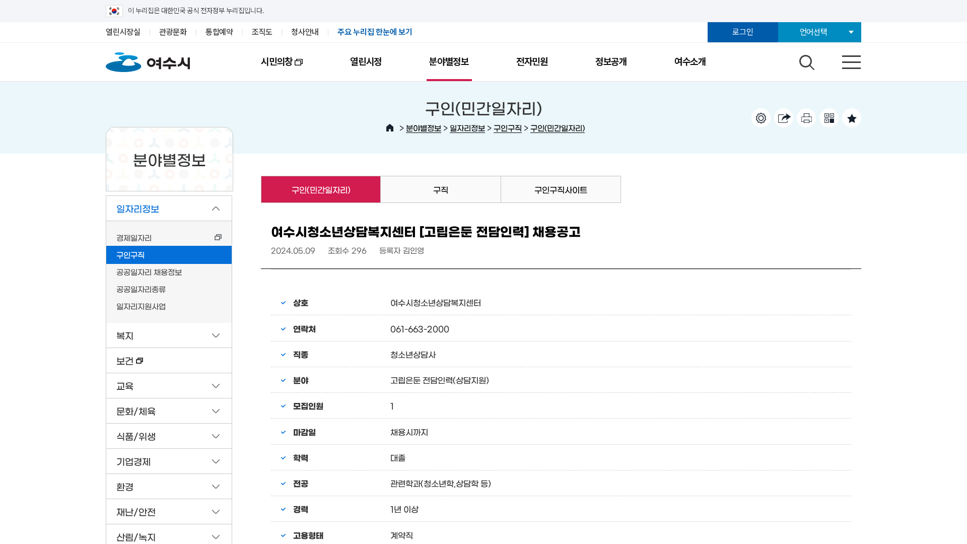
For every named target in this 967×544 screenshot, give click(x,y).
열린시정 (366, 61)
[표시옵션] (761, 117)
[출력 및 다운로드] (806, 117)
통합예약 (219, 32)
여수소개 (690, 61)
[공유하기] (783, 117)
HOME (389, 127)
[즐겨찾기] (851, 117)
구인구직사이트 (560, 189)
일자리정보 (467, 127)
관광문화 (173, 32)
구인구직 (508, 127)
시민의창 (265, 68)
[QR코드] (829, 117)
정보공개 (611, 61)
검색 (805, 60)
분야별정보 (449, 61)
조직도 (262, 32)
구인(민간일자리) (557, 127)
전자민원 (532, 61)
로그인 (742, 32)
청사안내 (305, 32)
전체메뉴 (842, 60)
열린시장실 (123, 32)
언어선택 (813, 32)
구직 (440, 189)
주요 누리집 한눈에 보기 (374, 32)
